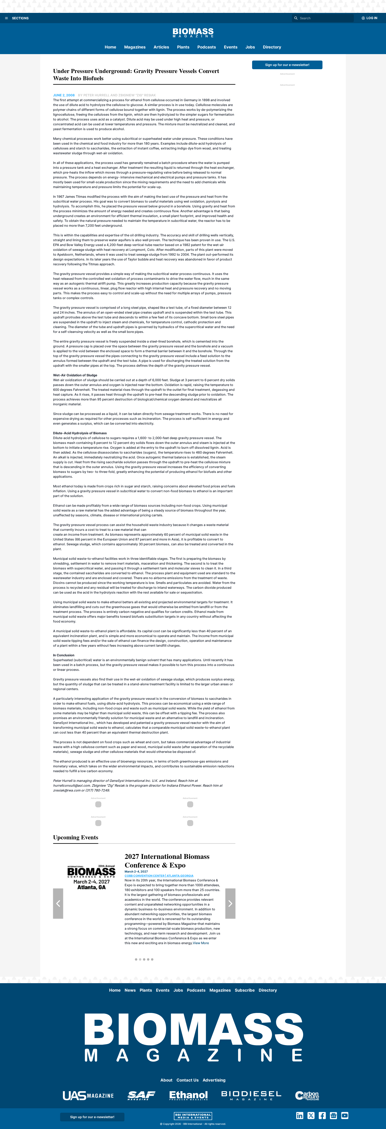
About (166, 1080)
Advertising (214, 1080)
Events (230, 47)
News (130, 990)
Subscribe (245, 990)
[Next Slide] (230, 903)
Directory (272, 47)
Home (110, 47)
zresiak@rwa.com (66, 790)
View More (208, 948)
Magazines (135, 47)
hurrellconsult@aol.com (71, 785)
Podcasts (206, 47)
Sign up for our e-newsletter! (287, 65)
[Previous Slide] (58, 903)
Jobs (250, 47)
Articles (161, 47)
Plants (183, 47)
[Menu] (6, 18)
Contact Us (188, 1080)
